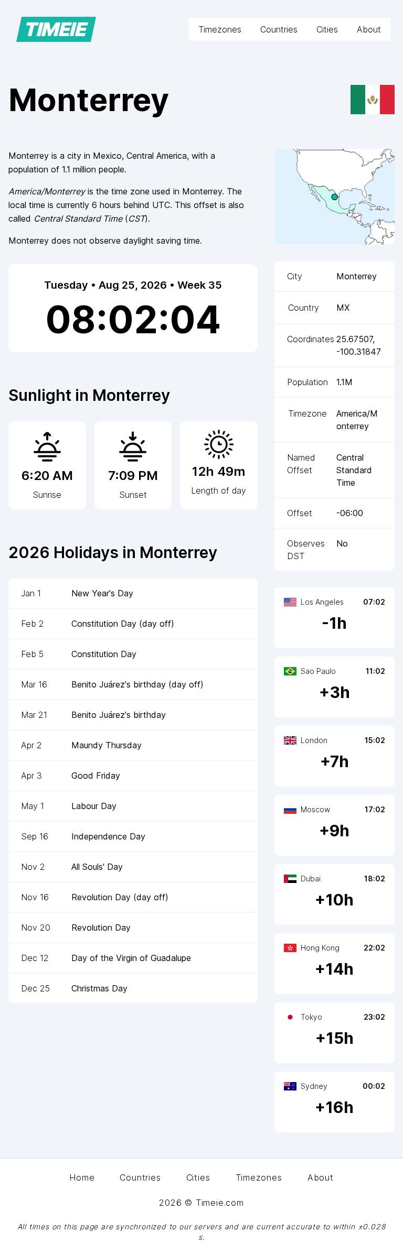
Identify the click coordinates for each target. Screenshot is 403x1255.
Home (81, 1177)
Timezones (219, 29)
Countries (279, 29)
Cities (327, 29)
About (369, 29)
